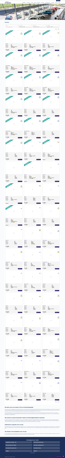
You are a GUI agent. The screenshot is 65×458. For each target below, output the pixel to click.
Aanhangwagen (38, 2)
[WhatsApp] (56, 0)
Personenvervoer (47, 2)
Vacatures (56, 2)
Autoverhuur (52, 2)
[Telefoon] (58, 0)
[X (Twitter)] (59, 0)
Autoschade (42, 2)
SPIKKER (14, 456)
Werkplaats (28, 2)
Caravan (32, 2)
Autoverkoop (24, 2)
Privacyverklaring (32, 452)
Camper (35, 2)
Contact (59, 2)
